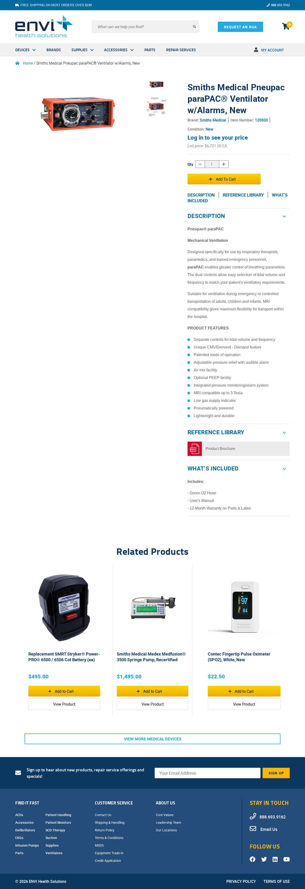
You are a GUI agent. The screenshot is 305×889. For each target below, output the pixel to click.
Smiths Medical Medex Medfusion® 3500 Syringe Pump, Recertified (151, 656)
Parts (149, 49)
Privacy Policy (241, 881)
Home (28, 63)
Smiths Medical (213, 120)
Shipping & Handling (110, 822)
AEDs (19, 815)
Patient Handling (59, 815)
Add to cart (226, 179)
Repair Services (181, 49)
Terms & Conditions (109, 837)
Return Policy (105, 830)
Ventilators (54, 853)
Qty (190, 164)
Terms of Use (277, 881)
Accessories (115, 49)
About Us (165, 803)
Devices (22, 49)
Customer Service (114, 803)
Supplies (79, 49)
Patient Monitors (59, 822)
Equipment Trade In (109, 853)
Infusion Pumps (27, 845)
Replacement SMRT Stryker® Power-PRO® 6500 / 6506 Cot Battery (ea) (64, 656)
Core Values (165, 815)
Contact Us (103, 815)
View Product (64, 704)
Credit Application (108, 860)
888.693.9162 (280, 5)
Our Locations (167, 830)
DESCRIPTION (201, 195)
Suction (52, 837)
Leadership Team (169, 822)
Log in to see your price (218, 137)
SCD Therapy (56, 830)
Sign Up (276, 773)
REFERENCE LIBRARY (243, 195)
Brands (53, 49)
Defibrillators (25, 830)
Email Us (268, 829)
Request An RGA (240, 27)
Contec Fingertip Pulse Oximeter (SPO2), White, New (239, 656)
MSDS (99, 845)
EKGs (19, 837)
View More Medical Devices (152, 739)
